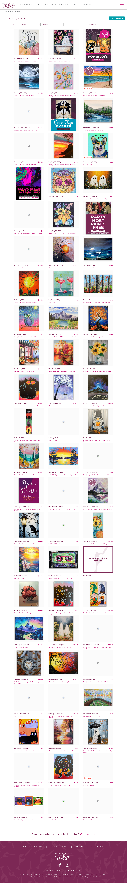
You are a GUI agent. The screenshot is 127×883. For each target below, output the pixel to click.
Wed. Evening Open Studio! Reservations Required (26, 786)
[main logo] (8, 2)
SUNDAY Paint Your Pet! (90, 785)
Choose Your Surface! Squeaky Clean (60, 61)
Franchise (86, 5)
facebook (60, 865)
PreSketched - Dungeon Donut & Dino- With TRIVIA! (62, 613)
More (74, 5)
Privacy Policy (54, 871)
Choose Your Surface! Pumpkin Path (94, 337)
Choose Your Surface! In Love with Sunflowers (97, 371)
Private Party (59, 847)
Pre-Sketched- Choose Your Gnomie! (94, 613)
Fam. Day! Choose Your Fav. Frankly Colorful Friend (29, 233)
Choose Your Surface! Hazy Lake (93, 130)
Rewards (120, 5)
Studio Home (26, 5)
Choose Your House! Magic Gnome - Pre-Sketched (61, 717)
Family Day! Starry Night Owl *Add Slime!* (26, 337)
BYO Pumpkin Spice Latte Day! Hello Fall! (26, 61)
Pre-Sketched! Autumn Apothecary (24, 371)
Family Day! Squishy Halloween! (23, 820)
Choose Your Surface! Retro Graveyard (25, 302)
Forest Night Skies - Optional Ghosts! (25, 268)
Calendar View (117, 18)
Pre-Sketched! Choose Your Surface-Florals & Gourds (62, 234)
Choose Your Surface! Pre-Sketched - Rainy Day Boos (97, 751)
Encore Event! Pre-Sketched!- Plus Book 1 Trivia (28, 406)
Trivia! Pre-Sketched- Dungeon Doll (59, 785)
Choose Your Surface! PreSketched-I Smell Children (27, 441)
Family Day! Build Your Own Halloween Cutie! (96, 475)
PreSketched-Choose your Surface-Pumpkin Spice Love (27, 682)
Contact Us (75, 871)
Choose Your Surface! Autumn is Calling (95, 544)
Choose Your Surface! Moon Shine (93, 268)
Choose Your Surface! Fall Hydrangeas (25, 613)
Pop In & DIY (64, 5)
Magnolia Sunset (19, 578)
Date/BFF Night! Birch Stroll (91, 716)
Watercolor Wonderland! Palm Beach (94, 95)
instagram (67, 865)
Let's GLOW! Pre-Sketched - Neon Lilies (25, 130)
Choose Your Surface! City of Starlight (94, 406)
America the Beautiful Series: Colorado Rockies (63, 337)
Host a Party (50, 5)
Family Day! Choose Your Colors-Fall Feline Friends (29, 750)
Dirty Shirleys (52, 302)
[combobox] (29, 24)
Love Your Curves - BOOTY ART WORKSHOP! (62, 509)
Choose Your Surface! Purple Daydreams (61, 406)
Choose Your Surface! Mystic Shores (24, 95)
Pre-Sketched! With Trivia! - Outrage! (59, 199)
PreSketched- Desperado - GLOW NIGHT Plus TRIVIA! (97, 648)
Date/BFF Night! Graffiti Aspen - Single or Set (96, 302)
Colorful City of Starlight (21, 647)
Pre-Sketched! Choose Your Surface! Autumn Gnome (96, 441)
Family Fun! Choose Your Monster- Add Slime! (96, 682)
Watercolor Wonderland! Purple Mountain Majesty (98, 509)
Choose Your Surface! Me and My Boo (60, 647)
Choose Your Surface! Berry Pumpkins (25, 164)
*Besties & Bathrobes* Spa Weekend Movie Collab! (62, 96)
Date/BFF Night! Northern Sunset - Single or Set (63, 475)
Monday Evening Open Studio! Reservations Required (27, 510)
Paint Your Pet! (87, 164)
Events (38, 5)
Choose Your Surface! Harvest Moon (59, 268)
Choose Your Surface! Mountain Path (25, 475)
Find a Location (32, 847)
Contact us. (87, 834)
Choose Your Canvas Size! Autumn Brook (61, 750)
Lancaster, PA (25, 7)
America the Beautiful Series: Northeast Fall (62, 371)
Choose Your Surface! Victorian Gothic (25, 544)
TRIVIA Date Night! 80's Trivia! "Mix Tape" (60, 578)
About (79, 847)
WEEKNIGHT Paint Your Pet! (57, 544)
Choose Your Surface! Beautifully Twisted (61, 682)
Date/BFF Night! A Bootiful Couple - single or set (97, 199)
